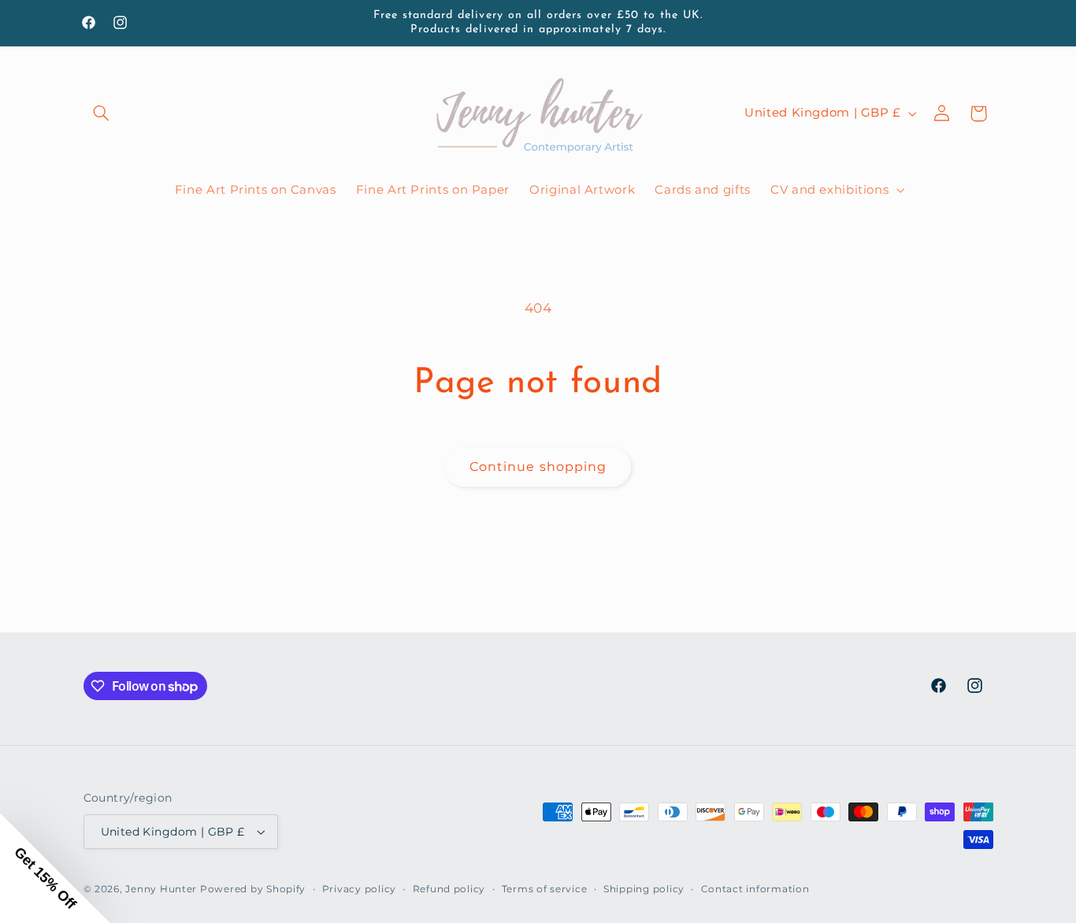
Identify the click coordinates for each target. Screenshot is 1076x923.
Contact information (755, 889)
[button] (101, 113)
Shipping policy (644, 889)
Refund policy (449, 889)
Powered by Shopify (253, 889)
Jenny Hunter (161, 889)
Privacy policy (359, 889)
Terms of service (545, 889)
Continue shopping (538, 466)
